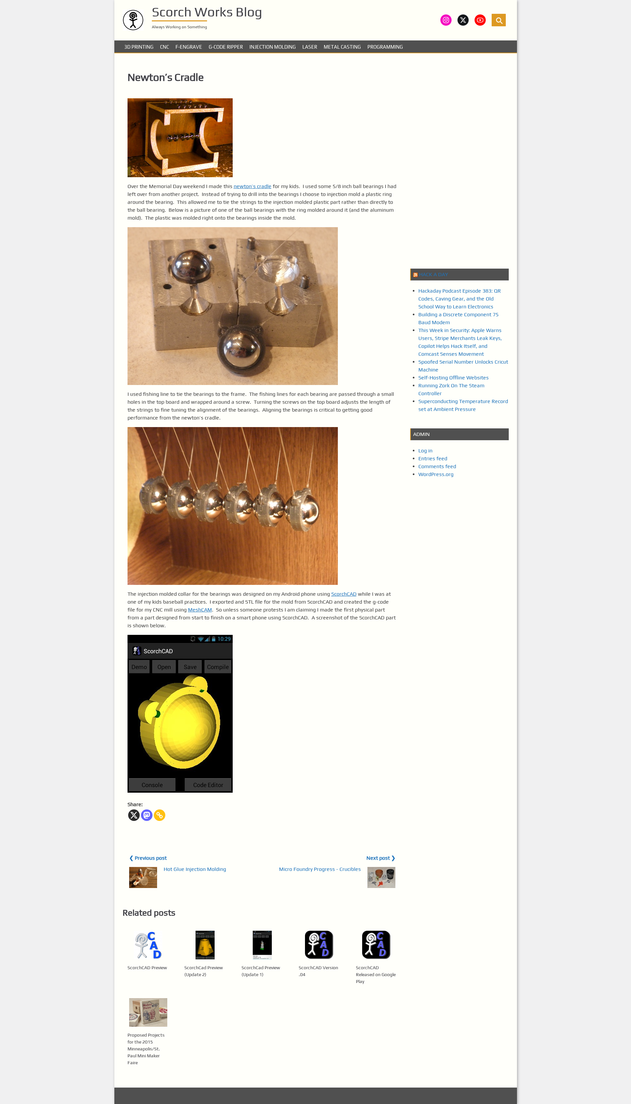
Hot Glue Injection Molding (195, 869)
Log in (425, 450)
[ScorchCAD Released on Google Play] (376, 945)
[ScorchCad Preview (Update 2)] (204, 945)
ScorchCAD (344, 594)
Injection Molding (272, 47)
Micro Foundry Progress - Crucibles (320, 869)
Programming (385, 47)
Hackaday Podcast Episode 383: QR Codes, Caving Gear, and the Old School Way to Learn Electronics (459, 299)
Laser (309, 47)
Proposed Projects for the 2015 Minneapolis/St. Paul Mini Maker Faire (146, 1048)
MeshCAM (200, 610)
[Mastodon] (146, 815)
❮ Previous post (148, 858)
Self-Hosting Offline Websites (453, 377)
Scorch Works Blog (207, 11)
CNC (164, 47)
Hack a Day (433, 274)
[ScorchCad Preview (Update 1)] (262, 945)
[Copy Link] (159, 815)
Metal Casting (342, 47)
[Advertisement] (459, 160)
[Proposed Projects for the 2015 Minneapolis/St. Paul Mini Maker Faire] (148, 1012)
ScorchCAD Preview (147, 967)
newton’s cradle (252, 186)
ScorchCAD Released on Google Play (376, 974)
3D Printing (138, 47)
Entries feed (432, 458)
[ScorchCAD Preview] (148, 945)
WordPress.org (436, 474)
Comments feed (437, 466)
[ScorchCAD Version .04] (319, 945)
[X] (134, 815)
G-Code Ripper (226, 47)
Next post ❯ (380, 858)
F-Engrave (188, 47)
